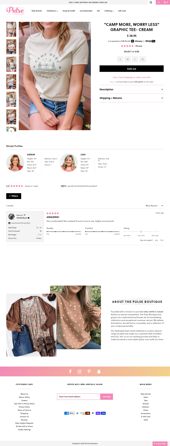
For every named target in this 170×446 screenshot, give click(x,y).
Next (11, 131)
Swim (145, 397)
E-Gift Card (145, 416)
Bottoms (145, 407)
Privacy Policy (24, 407)
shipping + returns (111, 98)
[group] (55, 76)
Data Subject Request (24, 423)
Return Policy (24, 397)
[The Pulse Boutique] (15, 11)
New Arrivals (37, 10)
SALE (146, 419)
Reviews (24, 419)
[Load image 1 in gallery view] (55, 76)
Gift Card (122, 10)
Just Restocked (86, 10)
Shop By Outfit (69, 10)
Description (106, 89)
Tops (146, 400)
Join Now (107, 396)
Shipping (24, 413)
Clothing (108, 10)
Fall (98, 10)
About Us (24, 394)
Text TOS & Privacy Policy (24, 403)
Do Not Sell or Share (24, 426)
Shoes (145, 410)
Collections (51, 10)
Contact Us (24, 416)
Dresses (146, 403)
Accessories (145, 413)
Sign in (113, 81)
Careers (24, 400)
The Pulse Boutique (91, 443)
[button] (131, 46)
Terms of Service (24, 410)
